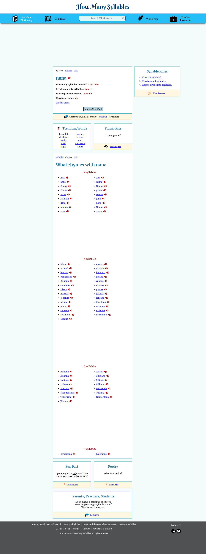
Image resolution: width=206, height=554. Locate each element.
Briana (99, 276)
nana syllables (69, 78)
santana (64, 310)
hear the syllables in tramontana (111, 397)
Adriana (64, 371)
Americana (66, 454)
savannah (65, 314)
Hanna (99, 194)
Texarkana (65, 397)
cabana (100, 281)
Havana (64, 293)
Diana (63, 289)
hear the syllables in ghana (69, 190)
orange (80, 137)
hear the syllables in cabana (106, 281)
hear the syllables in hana (68, 194)
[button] (123, 18)
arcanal (64, 268)
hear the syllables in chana (69, 186)
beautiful (63, 134)
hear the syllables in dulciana (107, 376)
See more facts (72, 485)
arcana (99, 264)
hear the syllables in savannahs (109, 315)
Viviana (64, 401)
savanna (100, 310)
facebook (173, 531)
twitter (178, 531)
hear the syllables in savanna (107, 310)
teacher (80, 134)
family (63, 140)
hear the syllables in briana (105, 277)
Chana (63, 186)
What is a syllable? (151, 77)
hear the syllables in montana (108, 302)
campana (65, 285)
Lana (98, 203)
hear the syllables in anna (68, 182)
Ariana (99, 371)
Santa (99, 211)
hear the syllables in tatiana (107, 393)
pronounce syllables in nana (76, 98)
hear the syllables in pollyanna (109, 388)
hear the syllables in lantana (106, 298)
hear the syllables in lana (104, 203)
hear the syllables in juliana (106, 380)
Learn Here (113, 485)
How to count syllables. (154, 81)
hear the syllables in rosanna (107, 306)
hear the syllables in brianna (71, 281)
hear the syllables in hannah (71, 199)
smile (80, 146)
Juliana (100, 380)
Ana (62, 177)
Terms (76, 529)
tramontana (102, 397)
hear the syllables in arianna (71, 376)
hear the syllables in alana (69, 264)
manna (64, 207)
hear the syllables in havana (71, 294)
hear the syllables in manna (70, 207)
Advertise (97, 529)
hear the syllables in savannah (73, 315)
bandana (100, 272)
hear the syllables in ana (67, 178)
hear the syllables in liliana (70, 384)
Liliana (64, 384)
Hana (63, 194)
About (59, 529)
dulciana (100, 376)
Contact (108, 529)
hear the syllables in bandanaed (74, 277)
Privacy (86, 529)
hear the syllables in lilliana (107, 384)
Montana (101, 302)
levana (63, 302)
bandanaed (66, 276)
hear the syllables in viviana (71, 401)
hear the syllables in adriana (71, 372)
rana (62, 211)
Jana (98, 198)
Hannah (64, 198)
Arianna (64, 376)
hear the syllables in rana (67, 211)
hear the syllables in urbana (70, 319)
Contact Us (103, 117)
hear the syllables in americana (74, 454)
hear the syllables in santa (104, 211)
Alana (63, 264)
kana (62, 203)
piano (63, 306)
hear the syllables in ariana (105, 372)
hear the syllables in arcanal (70, 268)
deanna (100, 285)
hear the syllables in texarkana (74, 397)
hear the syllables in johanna (71, 298)
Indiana (64, 380)
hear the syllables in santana (71, 310)
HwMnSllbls (103, 6)
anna (63, 182)
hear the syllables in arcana (105, 264)
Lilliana (100, 384)
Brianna (64, 281)
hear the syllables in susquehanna (77, 393)
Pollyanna (101, 388)
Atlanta (100, 268)
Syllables (59, 157)
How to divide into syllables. (157, 84)
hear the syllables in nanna (105, 207)
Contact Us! (94, 515)
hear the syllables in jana (103, 199)
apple (63, 146)
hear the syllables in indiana (71, 380)
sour (80, 140)
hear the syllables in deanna (106, 285)
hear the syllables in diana (69, 289)
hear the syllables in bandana (107, 272)
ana (98, 177)
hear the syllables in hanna (105, 194)
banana (64, 272)
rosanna (100, 306)
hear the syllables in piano (69, 306)
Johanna (64, 297)
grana (99, 190)
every (63, 143)
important (80, 143)
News (67, 529)
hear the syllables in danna (105, 186)
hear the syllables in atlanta (106, 268)
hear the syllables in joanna (106, 294)
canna (99, 182)
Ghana (63, 190)
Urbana (64, 319)
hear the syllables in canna (105, 182)
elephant (63, 137)
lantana (100, 297)
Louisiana (101, 454)
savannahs (101, 314)
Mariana (64, 388)
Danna (99, 186)
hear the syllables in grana (104, 190)
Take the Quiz (115, 147)
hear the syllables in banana (70, 272)
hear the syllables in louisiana (109, 454)
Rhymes (68, 70)
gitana (99, 289)
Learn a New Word (93, 109)
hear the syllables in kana (68, 203)
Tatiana (100, 392)
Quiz (76, 70)
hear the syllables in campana (72, 285)
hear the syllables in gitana (105, 289)
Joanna (99, 293)
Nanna (99, 207)
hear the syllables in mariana (71, 388)
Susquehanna (67, 392)
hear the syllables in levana (70, 302)
